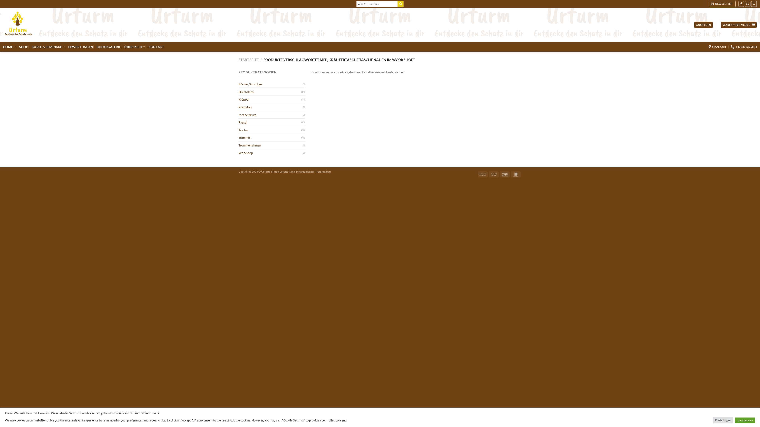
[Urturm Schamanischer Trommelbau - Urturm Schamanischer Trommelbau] (72, 25)
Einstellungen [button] (723, 420)
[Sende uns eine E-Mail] (747, 4)
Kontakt (156, 47)
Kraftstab (245, 107)
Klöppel (243, 99)
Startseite (248, 60)
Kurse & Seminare (47, 47)
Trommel (244, 137)
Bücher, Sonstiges (250, 84)
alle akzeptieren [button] (745, 420)
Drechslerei (246, 92)
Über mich (133, 47)
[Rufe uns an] (754, 4)
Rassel (242, 122)
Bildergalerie (109, 47)
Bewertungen (80, 47)
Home (8, 47)
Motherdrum (247, 115)
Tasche (243, 130)
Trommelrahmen (249, 145)
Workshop (245, 153)
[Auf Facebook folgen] (741, 4)
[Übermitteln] (401, 4)
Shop (23, 47)
